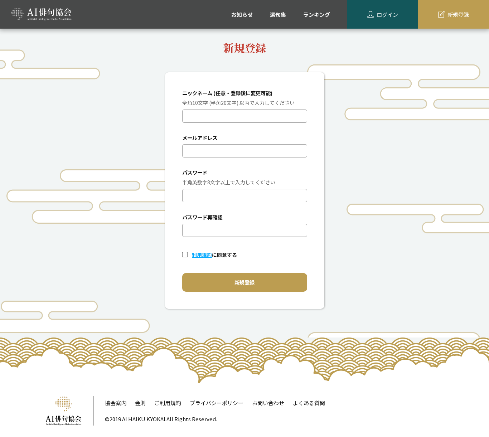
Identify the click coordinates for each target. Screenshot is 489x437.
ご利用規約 (167, 403)
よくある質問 (309, 403)
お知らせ (242, 14)
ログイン (387, 14)
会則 (140, 403)
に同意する (214, 254)
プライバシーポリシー (216, 403)
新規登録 (458, 14)
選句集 (278, 14)
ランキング (316, 14)
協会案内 (115, 403)
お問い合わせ (268, 403)
